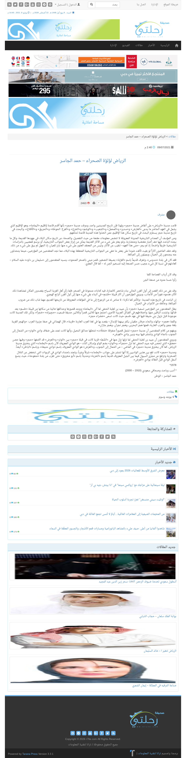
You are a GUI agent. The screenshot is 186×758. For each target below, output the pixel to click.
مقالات (139, 45)
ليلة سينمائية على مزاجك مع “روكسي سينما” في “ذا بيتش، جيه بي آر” (127, 485)
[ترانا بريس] (132, 753)
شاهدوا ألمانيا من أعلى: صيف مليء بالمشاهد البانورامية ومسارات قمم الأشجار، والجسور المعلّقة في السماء (107, 528)
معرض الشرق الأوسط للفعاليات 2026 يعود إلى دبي (137, 470)
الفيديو (126, 45)
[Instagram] (39, 5)
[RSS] (10, 5)
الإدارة (154, 4)
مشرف (161, 214)
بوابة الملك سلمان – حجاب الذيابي (157, 616)
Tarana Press (30, 754)
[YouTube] (33, 5)
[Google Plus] (27, 5)
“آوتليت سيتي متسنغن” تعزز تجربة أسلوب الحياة (138, 499)
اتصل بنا (141, 4)
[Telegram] (45, 5)
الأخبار (151, 45)
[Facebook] (21, 5)
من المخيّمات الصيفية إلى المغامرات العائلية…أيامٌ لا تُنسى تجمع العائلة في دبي (122, 514)
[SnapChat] (50, 5)
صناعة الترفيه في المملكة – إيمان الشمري (154, 685)
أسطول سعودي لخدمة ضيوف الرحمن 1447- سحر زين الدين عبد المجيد (137, 581)
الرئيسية (164, 45)
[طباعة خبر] (94, 203)
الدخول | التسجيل (66, 4)
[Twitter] (16, 5)
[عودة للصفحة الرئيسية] (151, 29)
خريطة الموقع (170, 4)
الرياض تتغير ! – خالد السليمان (160, 651)
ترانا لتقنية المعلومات (149, 753)
